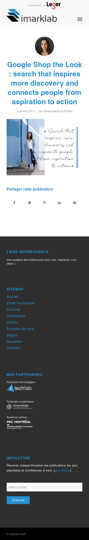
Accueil (12, 296)
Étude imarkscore (20, 302)
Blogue (12, 334)
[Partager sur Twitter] (29, 202)
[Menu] (79, 15)
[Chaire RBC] (20, 407)
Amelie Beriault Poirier (57, 111)
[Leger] (44, 8)
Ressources (16, 315)
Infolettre (13, 347)
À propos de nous (20, 328)
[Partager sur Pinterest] (44, 202)
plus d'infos (62, 470)
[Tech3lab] (19, 389)
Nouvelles (14, 341)
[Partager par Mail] (74, 202)
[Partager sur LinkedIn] (59, 202)
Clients (12, 321)
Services (13, 309)
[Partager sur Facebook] (14, 202)
